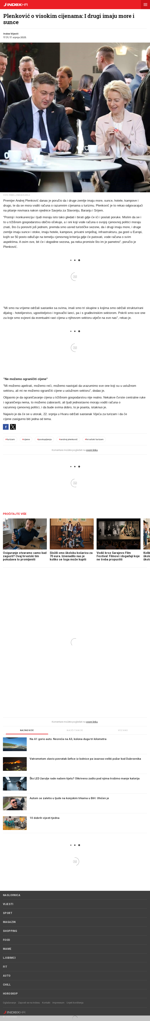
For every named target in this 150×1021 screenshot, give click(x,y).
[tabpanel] (75, 785)
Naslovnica (11, 895)
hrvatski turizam (94, 439)
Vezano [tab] (123, 730)
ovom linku (92, 450)
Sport (7, 913)
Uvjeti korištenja (75, 1002)
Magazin (9, 922)
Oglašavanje (9, 1002)
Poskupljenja (44, 439)
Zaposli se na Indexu (29, 1002)
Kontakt (46, 1002)
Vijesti (8, 904)
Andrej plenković (68, 439)
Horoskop (10, 993)
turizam (10, 439)
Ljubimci (9, 957)
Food (6, 939)
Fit (5, 966)
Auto (7, 975)
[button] (145, 4)
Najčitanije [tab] (75, 730)
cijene (26, 439)
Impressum (58, 1002)
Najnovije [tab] (27, 730)
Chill (7, 984)
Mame (7, 948)
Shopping (10, 931)
